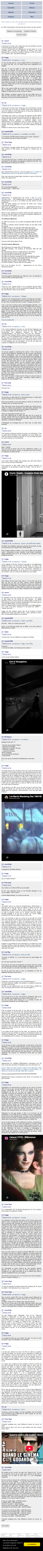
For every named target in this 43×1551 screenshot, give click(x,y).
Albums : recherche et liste (20, 1535)
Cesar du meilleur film (8, 320)
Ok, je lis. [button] (16, 1548)
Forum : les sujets (11, 1535)
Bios (32, 17)
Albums (32, 8)
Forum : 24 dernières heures (13, 1537)
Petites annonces (36, 1535)
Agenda (11, 12)
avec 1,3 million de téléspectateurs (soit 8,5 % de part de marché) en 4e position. (21, 172)
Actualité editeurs (5, 1536)
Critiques (11, 17)
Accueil (11, 3)
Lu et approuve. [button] (32, 1544)
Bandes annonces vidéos (30, 1535)
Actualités (11, 8)
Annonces (32, 12)
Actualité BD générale (4, 1535)
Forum (32, 3)
